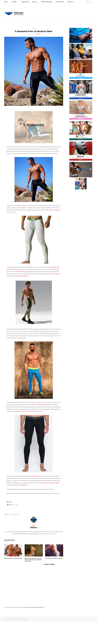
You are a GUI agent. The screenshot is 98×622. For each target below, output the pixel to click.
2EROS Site (25, 485)
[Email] (18, 514)
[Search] (87, 1)
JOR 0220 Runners (16, 411)
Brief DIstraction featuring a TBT (54, 558)
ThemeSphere (24, 619)
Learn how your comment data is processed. (33, 607)
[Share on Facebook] (10, 514)
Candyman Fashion (29, 411)
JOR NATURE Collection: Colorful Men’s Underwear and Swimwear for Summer (33, 560)
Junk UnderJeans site (23, 276)
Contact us (70, 1)
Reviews (14, 1)
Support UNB (25, 1)
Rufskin (22, 338)
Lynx (56, 329)
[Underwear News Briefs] (15, 13)
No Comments (37, 34)
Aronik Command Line (55, 210)
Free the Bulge (60, 1)
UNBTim (33, 527)
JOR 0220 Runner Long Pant (43, 404)
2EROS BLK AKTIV (33, 476)
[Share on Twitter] (13, 514)
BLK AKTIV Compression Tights (50, 482)
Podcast (34, 1)
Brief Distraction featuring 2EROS (13, 558)
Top (93, 619)
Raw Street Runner (21, 271)
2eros (34, 28)
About (6, 1)
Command (22, 207)
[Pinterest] (15, 514)
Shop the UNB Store (46, 1)
